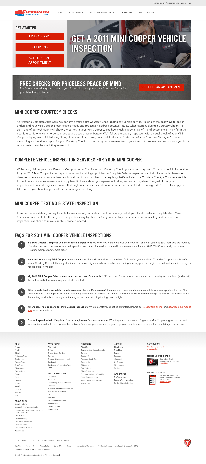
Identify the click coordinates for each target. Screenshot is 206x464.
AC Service (52, 377)
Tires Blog (118, 350)
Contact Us (186, 3)
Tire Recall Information (23, 422)
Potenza (18, 380)
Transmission (53, 404)
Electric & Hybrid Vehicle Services (60, 389)
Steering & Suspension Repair (59, 359)
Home (17, 440)
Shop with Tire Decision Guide (26, 407)
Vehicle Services (54, 407)
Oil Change (118, 362)
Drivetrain (51, 386)
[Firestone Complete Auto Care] (32, 13)
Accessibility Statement (85, 446)
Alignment (52, 347)
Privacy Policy (45, 446)
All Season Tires (21, 356)
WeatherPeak (20, 362)
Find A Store (40, 36)
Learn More (164, 363)
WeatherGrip (20, 371)
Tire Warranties (20, 416)
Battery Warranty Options (123, 380)
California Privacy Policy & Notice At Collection (32, 450)
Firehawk (18, 389)
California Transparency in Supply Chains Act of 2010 (118, 446)
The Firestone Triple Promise (91, 380)
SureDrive (18, 392)
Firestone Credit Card (89, 359)
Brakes (50, 350)
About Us (84, 347)
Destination (19, 359)
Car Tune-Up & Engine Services (59, 383)
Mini (24, 440)
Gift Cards (85, 365)
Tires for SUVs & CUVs (23, 428)
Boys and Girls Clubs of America (93, 350)
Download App (165, 382)
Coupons (40, 47)
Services (51, 356)
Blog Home (118, 347)
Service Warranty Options (123, 383)
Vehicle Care (85, 383)
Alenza (17, 347)
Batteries (51, 380)
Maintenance (119, 365)
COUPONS (126, 13)
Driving (117, 368)
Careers (84, 353)
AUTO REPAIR (76, 13)
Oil (49, 395)
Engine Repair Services (56, 353)
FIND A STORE (146, 13)
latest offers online (152, 307)
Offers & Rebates (87, 371)
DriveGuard (19, 365)
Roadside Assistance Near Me (92, 374)
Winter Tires (19, 431)
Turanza (18, 377)
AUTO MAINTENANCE (102, 13)
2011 (39, 440)
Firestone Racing (21, 419)
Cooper (32, 440)
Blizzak (17, 353)
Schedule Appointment (89, 377)
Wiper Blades (53, 410)
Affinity (17, 350)
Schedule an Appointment (166, 3)
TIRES (59, 13)
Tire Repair (52, 362)
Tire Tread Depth (21, 425)
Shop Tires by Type (22, 404)
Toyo (16, 395)
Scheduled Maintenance (57, 401)
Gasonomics (85, 362)
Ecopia (17, 374)
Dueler (17, 383)
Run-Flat (18, 386)
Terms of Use (30, 446)
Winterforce (19, 368)
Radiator (51, 398)
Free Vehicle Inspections (57, 392)
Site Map (18, 446)
